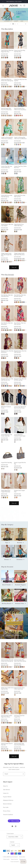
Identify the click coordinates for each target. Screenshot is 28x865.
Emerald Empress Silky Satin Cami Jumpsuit (7, 225)
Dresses (6, 559)
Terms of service (14, 859)
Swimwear (20, 559)
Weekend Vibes (19, 603)
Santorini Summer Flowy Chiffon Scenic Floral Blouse (20, 109)
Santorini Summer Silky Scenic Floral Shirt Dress (6, 109)
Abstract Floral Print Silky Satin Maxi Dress (19, 51)
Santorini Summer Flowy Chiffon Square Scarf (19, 688)
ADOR (7, 856)
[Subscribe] (23, 774)
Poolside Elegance (20, 585)
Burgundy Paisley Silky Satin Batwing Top (7, 351)
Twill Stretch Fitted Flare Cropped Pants (19, 716)
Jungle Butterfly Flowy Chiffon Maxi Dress (19, 225)
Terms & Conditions (8, 814)
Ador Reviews (6, 789)
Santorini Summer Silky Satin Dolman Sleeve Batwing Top (7, 660)
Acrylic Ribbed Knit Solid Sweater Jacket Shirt (6, 435)
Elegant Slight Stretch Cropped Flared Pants (5, 491)
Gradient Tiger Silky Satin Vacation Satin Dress (6, 167)
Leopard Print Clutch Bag (6, 462)
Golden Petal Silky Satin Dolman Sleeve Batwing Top (7, 80)
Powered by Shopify (13, 856)
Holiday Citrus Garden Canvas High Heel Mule (7, 688)
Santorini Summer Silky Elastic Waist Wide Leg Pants (20, 660)
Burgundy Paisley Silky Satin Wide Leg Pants (20, 351)
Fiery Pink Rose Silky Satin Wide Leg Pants (20, 323)
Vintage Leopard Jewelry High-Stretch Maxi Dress (19, 254)
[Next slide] (17, 24)
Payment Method (7, 796)
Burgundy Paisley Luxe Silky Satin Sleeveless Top (7, 379)
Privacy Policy (6, 811)
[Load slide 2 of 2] (15, 24)
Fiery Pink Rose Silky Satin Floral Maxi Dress (7, 296)
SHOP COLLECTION (14, 623)
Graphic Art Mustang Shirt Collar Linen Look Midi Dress (20, 138)
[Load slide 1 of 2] (13, 24)
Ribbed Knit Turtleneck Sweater (6, 407)
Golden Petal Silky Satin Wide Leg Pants (20, 80)
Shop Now (14, 15)
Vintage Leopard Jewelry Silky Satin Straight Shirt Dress (6, 254)
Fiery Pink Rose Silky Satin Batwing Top (7, 323)
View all (14, 267)
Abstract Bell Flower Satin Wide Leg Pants (19, 196)
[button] (3, 5)
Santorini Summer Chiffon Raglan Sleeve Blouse (6, 716)
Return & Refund (7, 803)
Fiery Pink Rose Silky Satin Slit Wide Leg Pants (20, 296)
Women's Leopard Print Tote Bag (20, 463)
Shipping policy (22, 859)
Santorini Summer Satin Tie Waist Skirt (7, 744)
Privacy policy (7, 859)
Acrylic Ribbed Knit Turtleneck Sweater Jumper (19, 435)
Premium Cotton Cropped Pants (19, 491)
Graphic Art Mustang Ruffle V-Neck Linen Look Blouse (7, 138)
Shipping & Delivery (8, 800)
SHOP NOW (14, 516)
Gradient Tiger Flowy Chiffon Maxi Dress (20, 167)
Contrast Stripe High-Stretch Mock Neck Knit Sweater (20, 407)
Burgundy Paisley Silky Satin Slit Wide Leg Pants (20, 379)
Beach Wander (6, 585)
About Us (5, 786)
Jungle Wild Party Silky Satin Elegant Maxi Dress (7, 51)
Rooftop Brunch (6, 603)
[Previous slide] (10, 24)
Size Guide (5, 807)
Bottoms (19, 542)
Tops (6, 542)
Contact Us (5, 793)
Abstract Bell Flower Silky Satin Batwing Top (6, 196)
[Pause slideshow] (26, 24)
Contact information (15, 861)
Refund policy (22, 856)
